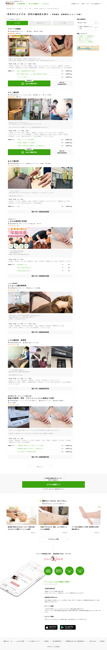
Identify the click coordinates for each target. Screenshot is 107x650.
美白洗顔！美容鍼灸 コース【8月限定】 (26, 142)
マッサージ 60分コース (23, 77)
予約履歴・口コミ (75, 3)
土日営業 (81, 36)
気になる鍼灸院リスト (96, 3)
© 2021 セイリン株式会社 (53, 646)
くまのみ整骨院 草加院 (17, 221)
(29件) (19, 33)
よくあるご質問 (20, 641)
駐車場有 (90, 41)
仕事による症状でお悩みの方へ (24, 267)
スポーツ (87, 39)
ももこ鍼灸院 (13, 92)
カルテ (87, 3)
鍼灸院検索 (22, 3)
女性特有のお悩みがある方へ (24, 270)
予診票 (82, 3)
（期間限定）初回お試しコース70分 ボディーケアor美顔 (30, 445)
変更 (96, 22)
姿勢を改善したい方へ (22, 264)
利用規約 (46, 641)
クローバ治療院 (14, 29)
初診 (18, 206)
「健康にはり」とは (7, 641)
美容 (80, 39)
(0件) (18, 165)
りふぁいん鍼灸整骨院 (17, 285)
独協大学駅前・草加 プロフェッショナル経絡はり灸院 (31, 398)
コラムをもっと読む (53, 539)
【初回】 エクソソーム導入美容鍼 (25, 139)
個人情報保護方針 (57, 641)
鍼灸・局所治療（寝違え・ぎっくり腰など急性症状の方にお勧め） (32, 74)
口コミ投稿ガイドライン (34, 641)
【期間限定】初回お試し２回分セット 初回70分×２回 (29, 448)
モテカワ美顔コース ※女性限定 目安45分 (26, 451)
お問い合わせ (92, 641)
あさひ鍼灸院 (13, 161)
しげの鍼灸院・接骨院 (17, 340)
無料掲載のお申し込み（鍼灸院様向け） (75, 641)
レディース (81, 41)
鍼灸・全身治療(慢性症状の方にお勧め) (26, 70)
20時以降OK (90, 36)
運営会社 (102, 641)
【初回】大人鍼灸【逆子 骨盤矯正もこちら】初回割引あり (31, 145)
